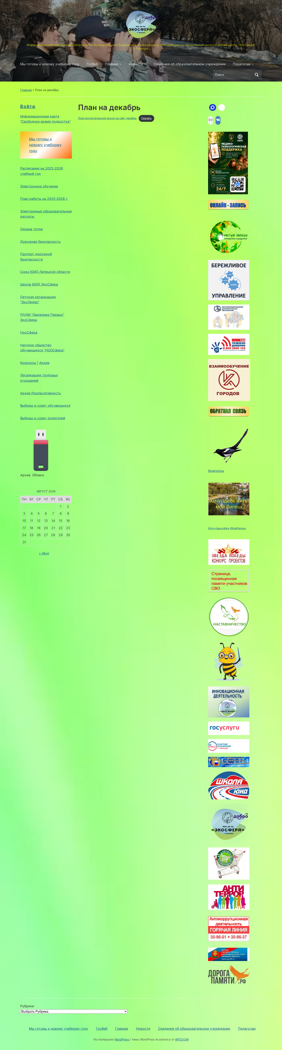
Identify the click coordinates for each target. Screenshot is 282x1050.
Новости (136, 64)
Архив (44, 363)
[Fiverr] (221, 107)
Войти (28, 106)
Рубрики (27, 1006)
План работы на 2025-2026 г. (44, 199)
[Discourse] (212, 107)
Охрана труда (31, 229)
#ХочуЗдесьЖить (218, 528)
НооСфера (28, 332)
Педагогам (241, 64)
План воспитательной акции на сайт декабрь (107, 118)
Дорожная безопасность (40, 241)
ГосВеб (92, 64)
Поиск (257, 75)
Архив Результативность (40, 393)
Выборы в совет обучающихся (45, 405)
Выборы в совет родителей (42, 418)
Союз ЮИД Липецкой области (45, 272)
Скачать (146, 118)
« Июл (44, 553)
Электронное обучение (39, 186)
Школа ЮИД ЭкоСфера (39, 284)
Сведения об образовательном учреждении (190, 64)
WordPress (122, 1039)
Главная (111, 64)
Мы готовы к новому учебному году (49, 64)
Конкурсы (28, 363)
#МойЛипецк (238, 528)
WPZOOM (181, 1039)
